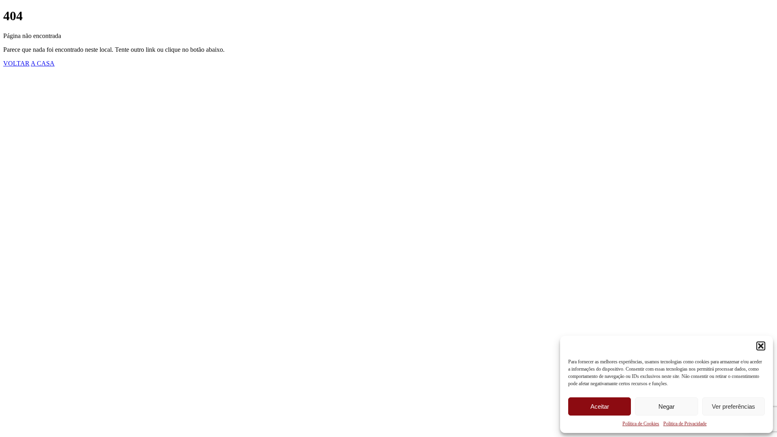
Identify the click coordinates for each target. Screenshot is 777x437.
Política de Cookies (640, 423)
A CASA (43, 63)
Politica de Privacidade (685, 423)
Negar (666, 406)
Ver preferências (733, 406)
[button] (761, 346)
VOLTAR (16, 63)
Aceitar (599, 406)
